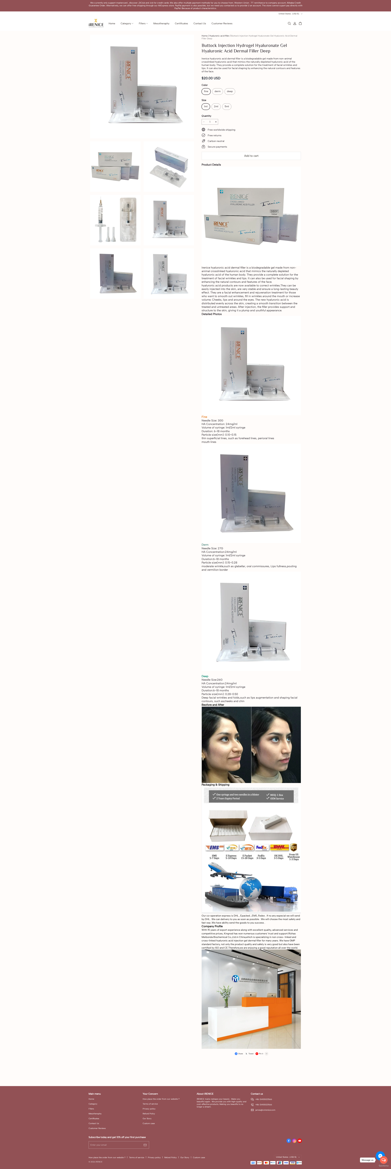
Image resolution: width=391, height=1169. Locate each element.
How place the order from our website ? (161, 1099)
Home (205, 36)
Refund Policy (149, 1113)
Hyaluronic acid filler (219, 36)
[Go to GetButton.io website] (384, 1166)
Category (93, 1104)
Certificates (94, 1118)
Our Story (147, 1118)
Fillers (91, 1109)
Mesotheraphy (95, 1113)
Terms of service (150, 1104)
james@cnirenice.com (265, 1110)
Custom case (149, 1123)
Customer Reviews (97, 1128)
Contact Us (94, 1123)
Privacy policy (149, 1109)
